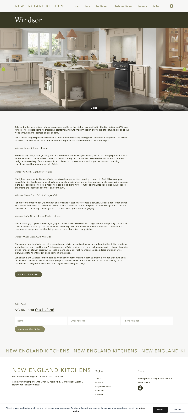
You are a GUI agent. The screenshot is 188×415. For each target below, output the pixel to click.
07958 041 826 (144, 382)
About (87, 6)
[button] (3, 69)
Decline (177, 409)
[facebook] (171, 6)
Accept (160, 409)
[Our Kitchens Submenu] (109, 6)
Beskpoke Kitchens (123, 6)
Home (77, 6)
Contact (156, 6)
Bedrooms (142, 6)
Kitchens (99, 382)
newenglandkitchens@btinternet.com (155, 378)
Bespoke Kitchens (103, 386)
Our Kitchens (101, 6)
